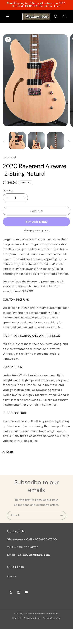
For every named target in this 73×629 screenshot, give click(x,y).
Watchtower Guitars (34, 613)
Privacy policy (31, 618)
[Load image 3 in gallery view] (55, 140)
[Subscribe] (62, 515)
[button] (7, 17)
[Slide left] (4, 141)
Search (11, 576)
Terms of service (52, 618)
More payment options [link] (36, 230)
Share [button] (10, 452)
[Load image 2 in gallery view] (36, 140)
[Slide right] (69, 141)
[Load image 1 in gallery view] (17, 140)
